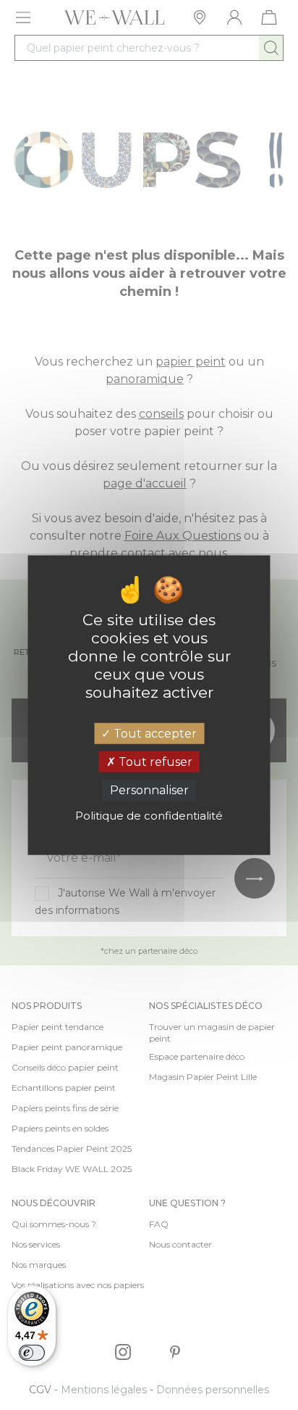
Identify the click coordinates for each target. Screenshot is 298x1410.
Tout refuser (154, 762)
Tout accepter (154, 734)
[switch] (32, 1353)
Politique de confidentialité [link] (149, 815)
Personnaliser (149, 790)
